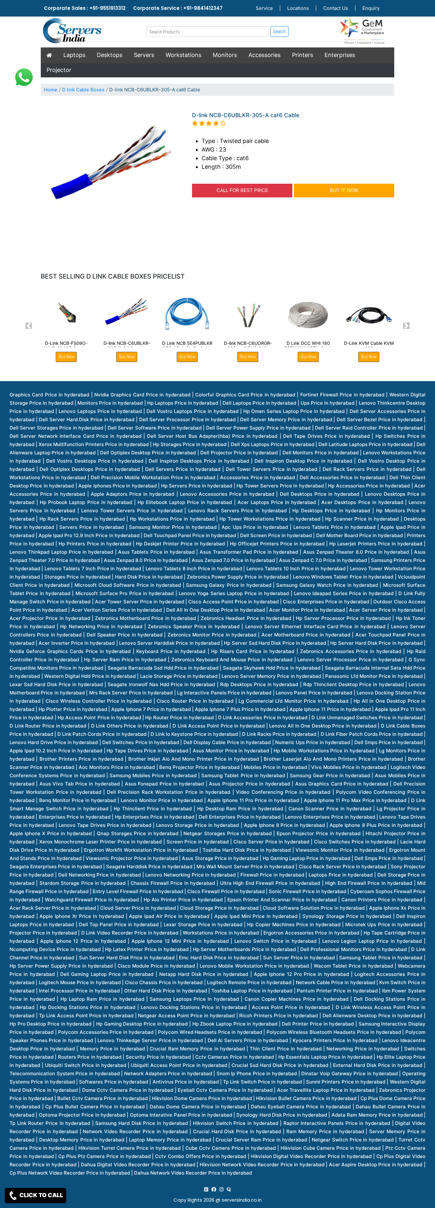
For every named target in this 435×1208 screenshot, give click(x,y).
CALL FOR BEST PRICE (242, 190)
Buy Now (66, 356)
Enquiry (371, 8)
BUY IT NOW (344, 190)
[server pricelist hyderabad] (221, 1189)
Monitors (225, 55)
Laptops (74, 55)
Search (279, 31)
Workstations (183, 55)
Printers (302, 55)
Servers (144, 55)
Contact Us (335, 8)
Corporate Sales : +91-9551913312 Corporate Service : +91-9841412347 (133, 8)
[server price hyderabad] (213, 1189)
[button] (28, 326)
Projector (58, 70)
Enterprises (339, 55)
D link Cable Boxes (83, 90)
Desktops (109, 55)
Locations (298, 8)
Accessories (264, 55)
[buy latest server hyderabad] (229, 1189)
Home (50, 90)
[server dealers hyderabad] (206, 1189)
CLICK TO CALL (40, 1195)
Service (264, 8)
